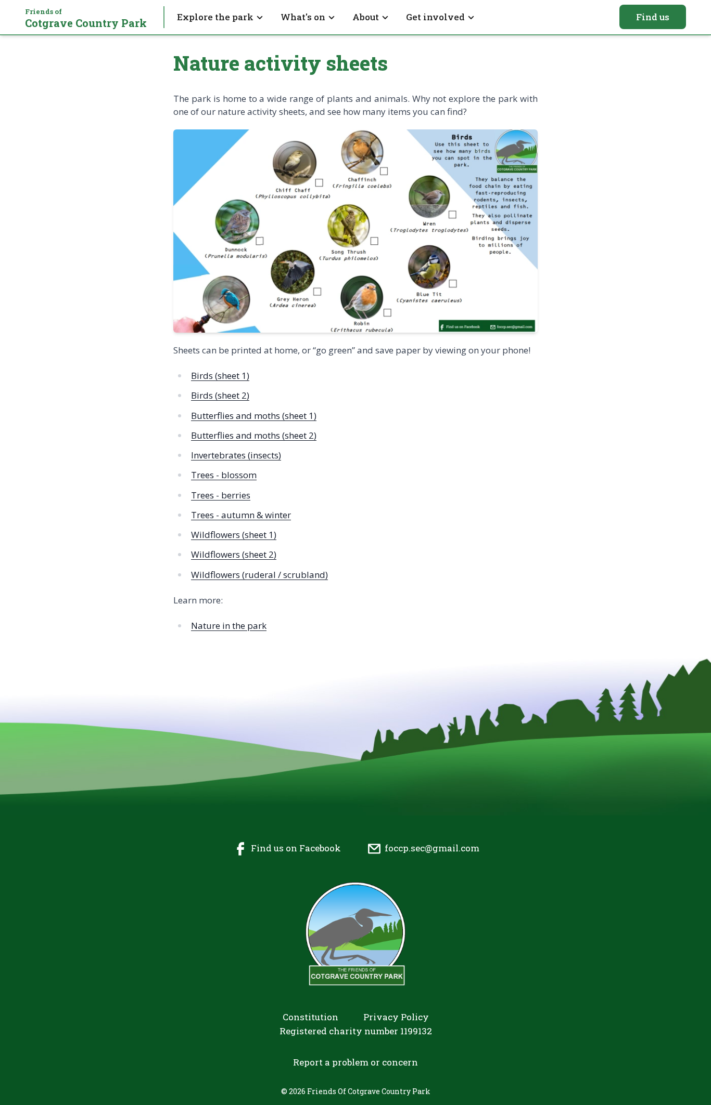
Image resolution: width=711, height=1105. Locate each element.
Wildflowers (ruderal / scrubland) (259, 575)
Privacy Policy (396, 1017)
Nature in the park (228, 626)
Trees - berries (220, 495)
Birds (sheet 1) (220, 376)
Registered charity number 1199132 (356, 1031)
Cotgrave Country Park (86, 18)
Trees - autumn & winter (241, 515)
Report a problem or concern (355, 1062)
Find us (652, 17)
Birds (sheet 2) (220, 395)
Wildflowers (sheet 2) (233, 554)
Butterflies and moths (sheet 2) (253, 435)
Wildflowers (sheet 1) (233, 535)
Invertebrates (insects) (236, 455)
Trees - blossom (224, 475)
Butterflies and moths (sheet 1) (253, 416)
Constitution (310, 1017)
